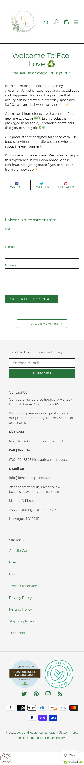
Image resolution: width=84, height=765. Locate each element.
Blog (13, 574)
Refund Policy (20, 609)
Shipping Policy (22, 621)
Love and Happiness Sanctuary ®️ (39, 732)
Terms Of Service (23, 586)
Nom (8, 228)
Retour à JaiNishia (45, 323)
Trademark (18, 633)
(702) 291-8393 (20, 460)
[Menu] (76, 22)
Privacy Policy (20, 597)
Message (11, 265)
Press (13, 562)
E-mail (10, 246)
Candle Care (19, 550)
